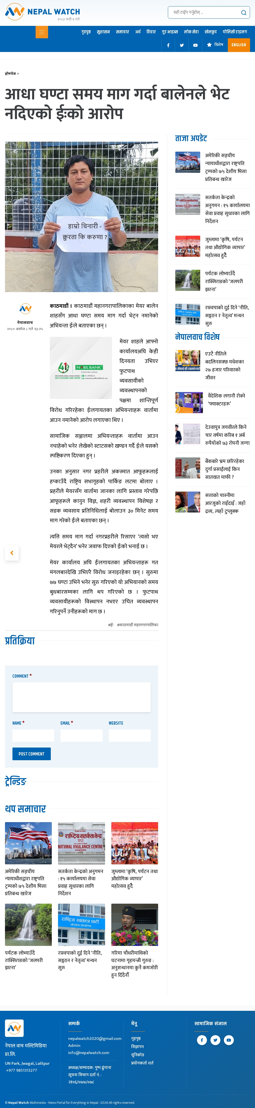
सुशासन (103, 32)
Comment (22, 676)
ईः (112, 625)
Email (67, 723)
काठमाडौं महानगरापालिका (139, 625)
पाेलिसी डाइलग (235, 32)
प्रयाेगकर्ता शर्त (142, 1063)
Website (116, 723)
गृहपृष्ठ (86, 32)
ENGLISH (239, 45)
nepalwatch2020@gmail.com (95, 1038)
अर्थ (137, 32)
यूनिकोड (137, 1055)
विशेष (218, 45)
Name (18, 723)
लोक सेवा (191, 32)
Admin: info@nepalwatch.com (88, 1049)
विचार (151, 32)
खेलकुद (211, 32)
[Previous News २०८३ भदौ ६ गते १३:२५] (12, 553)
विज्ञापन (137, 1046)
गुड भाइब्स (170, 32)
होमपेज (12, 74)
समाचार (122, 32)
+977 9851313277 (21, 1070)
